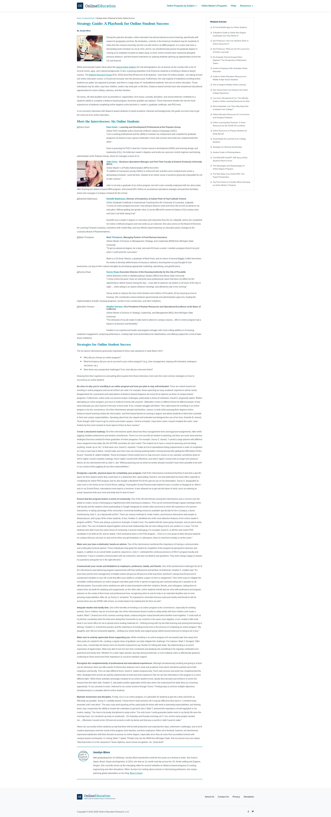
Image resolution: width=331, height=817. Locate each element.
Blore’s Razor (136, 773)
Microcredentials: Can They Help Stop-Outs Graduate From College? (230, 107)
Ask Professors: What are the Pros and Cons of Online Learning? (231, 50)
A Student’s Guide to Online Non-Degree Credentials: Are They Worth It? (229, 34)
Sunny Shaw (112, 272)
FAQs (233, 6)
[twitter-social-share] (252, 812)
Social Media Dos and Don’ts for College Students (229, 140)
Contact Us (223, 797)
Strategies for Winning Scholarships (227, 147)
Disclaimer (249, 797)
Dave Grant (111, 127)
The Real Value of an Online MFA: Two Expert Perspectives (229, 175)
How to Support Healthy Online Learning (229, 85)
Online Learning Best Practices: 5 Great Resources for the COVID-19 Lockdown (229, 124)
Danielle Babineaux (115, 199)
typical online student (126, 67)
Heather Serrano (114, 307)
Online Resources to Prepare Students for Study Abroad (230, 132)
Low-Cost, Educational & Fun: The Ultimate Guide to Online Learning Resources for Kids (231, 99)
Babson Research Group (100, 75)
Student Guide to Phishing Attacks (226, 152)
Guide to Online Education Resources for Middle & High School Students (229, 78)
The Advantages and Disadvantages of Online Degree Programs (229, 167)
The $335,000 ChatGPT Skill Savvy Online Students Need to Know (230, 159)
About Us (209, 797)
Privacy (236, 797)
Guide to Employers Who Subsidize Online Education (230, 69)
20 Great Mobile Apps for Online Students (230, 27)
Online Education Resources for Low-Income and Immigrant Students (231, 116)
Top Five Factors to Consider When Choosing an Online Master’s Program (231, 183)
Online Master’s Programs (214, 6)
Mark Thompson (114, 237)
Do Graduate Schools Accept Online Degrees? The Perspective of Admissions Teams (229, 60)
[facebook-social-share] (248, 812)
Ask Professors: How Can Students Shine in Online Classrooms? (231, 42)
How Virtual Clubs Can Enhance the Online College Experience (230, 91)
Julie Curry (111, 162)
